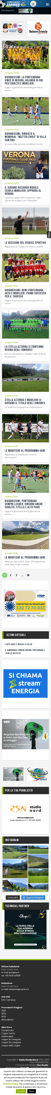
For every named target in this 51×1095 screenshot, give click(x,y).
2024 (3, 1013)
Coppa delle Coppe (10, 1045)
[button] (47, 4)
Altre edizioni (7, 1019)
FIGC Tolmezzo (8, 1000)
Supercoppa (7, 1036)
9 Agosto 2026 (11, 286)
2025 (3, 1010)
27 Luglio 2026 (11, 553)
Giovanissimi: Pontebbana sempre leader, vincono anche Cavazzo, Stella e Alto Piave (24, 504)
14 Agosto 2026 (12, 183)
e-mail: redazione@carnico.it (15, 989)
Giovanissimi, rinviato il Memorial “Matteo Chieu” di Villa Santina (25, 137)
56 (29, 575)
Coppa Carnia (8, 1033)
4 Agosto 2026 (11, 342)
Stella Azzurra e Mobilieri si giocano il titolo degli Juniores (25, 401)
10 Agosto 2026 (12, 238)
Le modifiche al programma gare (25, 557)
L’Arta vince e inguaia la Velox (18, 644)
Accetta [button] (21, 1091)
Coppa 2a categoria (11, 1039)
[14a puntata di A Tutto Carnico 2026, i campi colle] (25, 868)
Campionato (7, 1030)
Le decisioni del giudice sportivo (25, 242)
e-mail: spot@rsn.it (10, 972)
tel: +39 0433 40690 (10, 975)
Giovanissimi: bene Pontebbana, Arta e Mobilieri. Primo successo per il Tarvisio (25, 293)
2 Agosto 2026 (11, 496)
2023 (3, 1016)
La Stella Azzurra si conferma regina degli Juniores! (24, 348)
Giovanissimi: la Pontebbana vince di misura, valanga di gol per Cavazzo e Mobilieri (24, 80)
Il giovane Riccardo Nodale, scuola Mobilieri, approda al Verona (23, 190)
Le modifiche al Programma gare (25, 450)
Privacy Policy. (11, 1083)
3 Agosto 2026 (11, 395)
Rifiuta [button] (31, 1091)
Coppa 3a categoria (11, 1042)
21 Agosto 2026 (11, 129)
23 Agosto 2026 (12, 73)
